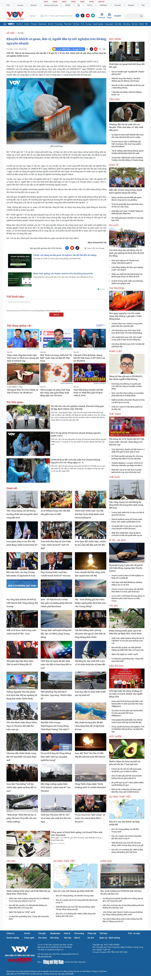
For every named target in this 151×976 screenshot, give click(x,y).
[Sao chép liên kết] (100, 49)
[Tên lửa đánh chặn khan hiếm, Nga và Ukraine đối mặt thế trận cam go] (22, 711)
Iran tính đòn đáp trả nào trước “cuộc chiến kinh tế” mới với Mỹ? (56, 545)
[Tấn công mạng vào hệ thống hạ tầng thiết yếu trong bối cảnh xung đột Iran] (22, 499)
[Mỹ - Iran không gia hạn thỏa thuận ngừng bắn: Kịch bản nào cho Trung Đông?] (90, 588)
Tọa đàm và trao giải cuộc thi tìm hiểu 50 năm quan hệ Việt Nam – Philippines (127, 713)
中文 (8, 5)
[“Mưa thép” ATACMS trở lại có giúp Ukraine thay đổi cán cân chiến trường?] (22, 803)
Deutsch (34, 5)
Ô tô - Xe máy (86, 24)
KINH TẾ (113, 165)
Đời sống (126, 24)
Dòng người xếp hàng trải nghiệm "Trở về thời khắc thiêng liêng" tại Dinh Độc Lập (127, 729)
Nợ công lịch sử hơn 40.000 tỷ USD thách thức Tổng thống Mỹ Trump (22, 603)
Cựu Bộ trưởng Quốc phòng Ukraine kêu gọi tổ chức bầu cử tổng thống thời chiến (90, 633)
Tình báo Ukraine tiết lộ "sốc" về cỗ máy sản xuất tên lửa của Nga (56, 818)
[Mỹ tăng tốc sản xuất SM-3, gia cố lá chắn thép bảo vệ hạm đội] (90, 650)
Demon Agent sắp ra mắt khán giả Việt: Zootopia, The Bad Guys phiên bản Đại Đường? (126, 144)
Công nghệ (109, 24)
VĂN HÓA (114, 99)
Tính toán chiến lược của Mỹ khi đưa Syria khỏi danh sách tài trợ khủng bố (89, 514)
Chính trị (20, 24)
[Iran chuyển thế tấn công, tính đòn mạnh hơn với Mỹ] (90, 561)
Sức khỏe (118, 24)
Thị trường (59, 24)
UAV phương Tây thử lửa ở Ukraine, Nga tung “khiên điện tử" (56, 695)
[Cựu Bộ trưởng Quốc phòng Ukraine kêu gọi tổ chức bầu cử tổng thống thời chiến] (90, 619)
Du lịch (113, 225)
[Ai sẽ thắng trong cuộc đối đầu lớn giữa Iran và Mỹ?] (56, 499)
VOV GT (101, 2)
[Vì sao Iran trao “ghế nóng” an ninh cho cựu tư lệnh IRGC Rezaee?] (90, 803)
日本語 (67, 5)
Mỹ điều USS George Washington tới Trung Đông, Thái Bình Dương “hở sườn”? (55, 726)
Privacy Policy (40, 310)
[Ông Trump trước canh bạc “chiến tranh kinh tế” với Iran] (56, 561)
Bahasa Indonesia (51, 5)
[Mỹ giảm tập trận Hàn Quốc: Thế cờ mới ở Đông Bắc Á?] (22, 650)
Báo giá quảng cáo (45, 956)
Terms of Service (52, 310)
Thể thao (76, 24)
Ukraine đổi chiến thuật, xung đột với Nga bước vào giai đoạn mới (21, 756)
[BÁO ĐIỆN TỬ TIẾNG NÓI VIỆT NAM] (15, 16)
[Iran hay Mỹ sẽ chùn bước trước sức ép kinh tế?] (90, 680)
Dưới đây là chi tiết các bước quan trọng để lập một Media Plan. (57, 258)
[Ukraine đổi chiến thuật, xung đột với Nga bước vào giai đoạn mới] (22, 742)
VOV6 (91, 2)
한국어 (89, 5)
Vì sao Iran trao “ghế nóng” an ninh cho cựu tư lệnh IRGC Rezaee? (90, 818)
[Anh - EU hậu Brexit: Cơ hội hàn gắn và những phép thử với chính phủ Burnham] (56, 588)
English (117, 16)
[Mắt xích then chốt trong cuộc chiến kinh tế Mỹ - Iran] (22, 619)
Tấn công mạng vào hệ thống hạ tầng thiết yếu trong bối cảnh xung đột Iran (22, 514)
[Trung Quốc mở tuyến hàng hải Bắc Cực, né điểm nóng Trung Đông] (56, 619)
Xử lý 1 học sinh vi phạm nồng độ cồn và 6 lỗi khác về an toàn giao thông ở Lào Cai (127, 640)
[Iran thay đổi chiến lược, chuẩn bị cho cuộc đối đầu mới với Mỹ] (90, 530)
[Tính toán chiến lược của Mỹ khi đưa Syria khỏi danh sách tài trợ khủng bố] (90, 499)
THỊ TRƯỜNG (116, 288)
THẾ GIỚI (114, 477)
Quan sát (11, 488)
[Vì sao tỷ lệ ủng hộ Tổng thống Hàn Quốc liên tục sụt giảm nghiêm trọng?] (56, 742)
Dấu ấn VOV (116, 666)
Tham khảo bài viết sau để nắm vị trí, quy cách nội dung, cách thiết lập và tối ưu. (63, 277)
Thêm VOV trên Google (96, 248)
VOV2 (55, 2)
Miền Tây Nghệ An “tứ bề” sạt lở (124, 654)
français (20, 5)
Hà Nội (32, 16)
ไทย (143, 5)
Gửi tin (56, 314)
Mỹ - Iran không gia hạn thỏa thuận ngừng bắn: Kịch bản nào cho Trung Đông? (90, 603)
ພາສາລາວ (103, 5)
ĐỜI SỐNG (115, 39)
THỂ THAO (115, 414)
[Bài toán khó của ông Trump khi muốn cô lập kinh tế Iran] (22, 561)
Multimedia (42, 24)
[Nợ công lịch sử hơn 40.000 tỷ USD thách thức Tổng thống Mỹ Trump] (22, 588)
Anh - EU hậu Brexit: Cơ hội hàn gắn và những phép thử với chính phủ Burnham (56, 603)
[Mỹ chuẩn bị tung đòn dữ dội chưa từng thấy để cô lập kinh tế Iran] (90, 711)
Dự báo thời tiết (120, 796)
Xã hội (26, 24)
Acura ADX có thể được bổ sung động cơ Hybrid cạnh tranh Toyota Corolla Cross (127, 598)
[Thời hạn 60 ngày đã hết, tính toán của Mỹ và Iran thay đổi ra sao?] (56, 650)
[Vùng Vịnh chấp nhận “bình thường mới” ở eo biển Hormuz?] (90, 773)
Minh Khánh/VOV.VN (97, 243)
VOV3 (64, 2)
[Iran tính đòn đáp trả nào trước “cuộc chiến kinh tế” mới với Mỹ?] (56, 530)
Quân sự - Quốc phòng (109, 938)
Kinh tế (50, 24)
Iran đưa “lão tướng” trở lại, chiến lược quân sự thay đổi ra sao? (21, 787)
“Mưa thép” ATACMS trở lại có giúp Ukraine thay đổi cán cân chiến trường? (21, 818)
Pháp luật (67, 24)
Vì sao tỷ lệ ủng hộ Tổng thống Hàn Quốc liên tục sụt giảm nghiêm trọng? (56, 756)
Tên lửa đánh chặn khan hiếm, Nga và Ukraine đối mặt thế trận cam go (21, 726)
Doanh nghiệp (98, 24)
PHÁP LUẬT (115, 351)
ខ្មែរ (79, 5)
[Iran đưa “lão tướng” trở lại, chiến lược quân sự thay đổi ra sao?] (22, 773)
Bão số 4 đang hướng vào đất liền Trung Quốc (75, 896)
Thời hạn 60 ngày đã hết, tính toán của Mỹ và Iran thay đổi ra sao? (56, 664)
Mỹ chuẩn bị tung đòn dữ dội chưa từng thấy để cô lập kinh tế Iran (89, 726)
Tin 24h (20, 33)
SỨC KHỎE (115, 736)
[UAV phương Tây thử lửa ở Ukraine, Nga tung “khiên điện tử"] (56, 680)
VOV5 (82, 2)
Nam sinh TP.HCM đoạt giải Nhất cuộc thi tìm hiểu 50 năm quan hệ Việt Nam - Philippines (127, 703)
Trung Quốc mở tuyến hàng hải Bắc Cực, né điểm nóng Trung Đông (56, 633)
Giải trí (141, 24)
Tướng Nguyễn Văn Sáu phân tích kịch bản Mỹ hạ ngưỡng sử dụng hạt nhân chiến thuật (21, 695)
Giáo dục (106, 861)
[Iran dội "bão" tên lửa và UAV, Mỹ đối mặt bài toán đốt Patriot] (90, 742)
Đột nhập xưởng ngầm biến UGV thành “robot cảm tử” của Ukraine (55, 787)
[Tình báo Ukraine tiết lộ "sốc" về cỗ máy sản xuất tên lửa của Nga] (56, 803)
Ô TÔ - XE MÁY (117, 540)
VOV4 (73, 2)
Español (131, 5)
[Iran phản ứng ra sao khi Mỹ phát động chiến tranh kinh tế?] (22, 530)
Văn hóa (134, 24)
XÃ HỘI (10, 33)
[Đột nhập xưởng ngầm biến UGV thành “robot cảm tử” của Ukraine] (56, 773)
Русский (118, 5)
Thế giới (34, 24)
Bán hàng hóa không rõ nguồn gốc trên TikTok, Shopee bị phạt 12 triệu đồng (126, 386)
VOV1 (46, 2)
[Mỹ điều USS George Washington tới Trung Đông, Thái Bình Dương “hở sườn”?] (56, 711)
